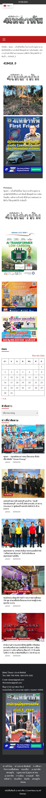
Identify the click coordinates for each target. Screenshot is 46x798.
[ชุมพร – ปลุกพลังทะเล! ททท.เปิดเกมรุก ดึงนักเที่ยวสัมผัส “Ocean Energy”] (23, 439)
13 (29, 377)
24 (11, 388)
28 (36, 388)
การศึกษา (37, 766)
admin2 (7, 462)
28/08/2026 (16, 462)
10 (11, 377)
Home (23, 782)
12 (23, 377)
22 (41, 383)
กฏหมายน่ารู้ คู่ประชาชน (27, 773)
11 (17, 377)
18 (17, 383)
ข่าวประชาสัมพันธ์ (10, 450)
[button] (4, 39)
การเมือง (20, 776)
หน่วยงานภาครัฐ (24, 591)
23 (5, 388)
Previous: (22, 194)
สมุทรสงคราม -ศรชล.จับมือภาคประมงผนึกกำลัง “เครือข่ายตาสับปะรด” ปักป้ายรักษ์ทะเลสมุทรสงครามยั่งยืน (22, 553)
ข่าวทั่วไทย (8, 494)
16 (5, 383)
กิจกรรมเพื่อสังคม (11, 769)
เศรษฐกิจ (10, 773)
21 (36, 383)
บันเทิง (27, 779)
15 (41, 377)
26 (23, 388)
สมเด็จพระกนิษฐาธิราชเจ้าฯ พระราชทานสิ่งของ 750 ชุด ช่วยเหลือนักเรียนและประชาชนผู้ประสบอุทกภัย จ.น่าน (22, 600)
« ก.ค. (4, 399)
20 (29, 383)
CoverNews (31, 791)
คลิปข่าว (8, 779)
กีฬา (37, 776)
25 (17, 388)
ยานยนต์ (29, 776)
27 (29, 388)
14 (36, 377)
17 (11, 383)
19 (23, 383)
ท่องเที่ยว (25, 769)
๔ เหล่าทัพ (36, 769)
